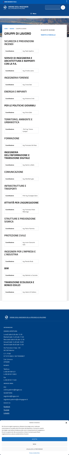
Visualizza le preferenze (34, 449)
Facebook (7, 406)
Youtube (6, 410)
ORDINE (12, 29)
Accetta (34, 439)
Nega (34, 444)
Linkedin (6, 413)
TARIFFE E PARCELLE (48, 35)
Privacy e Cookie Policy (34, 453)
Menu (34, 13)
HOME (6, 29)
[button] (66, 422)
